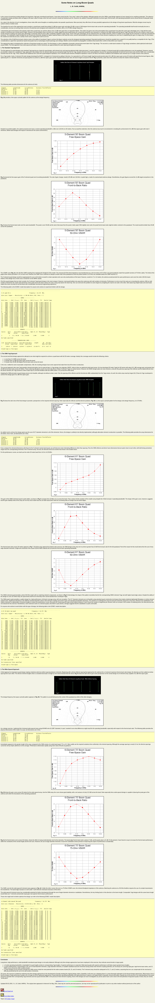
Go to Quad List (8, 991)
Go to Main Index (9, 996)
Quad (12, 999)
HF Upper (8, 999)
